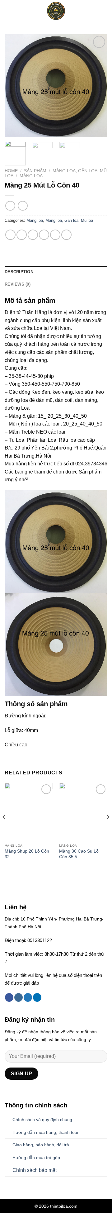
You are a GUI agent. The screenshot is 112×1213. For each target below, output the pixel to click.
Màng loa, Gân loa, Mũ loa (69, 220)
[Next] (97, 85)
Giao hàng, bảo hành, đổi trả (40, 1144)
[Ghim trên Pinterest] (55, 235)
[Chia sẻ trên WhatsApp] (10, 235)
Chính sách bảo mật (34, 1170)
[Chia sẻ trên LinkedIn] (66, 235)
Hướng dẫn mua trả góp (36, 1157)
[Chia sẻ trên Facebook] (21, 235)
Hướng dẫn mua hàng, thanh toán (46, 1132)
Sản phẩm (35, 171)
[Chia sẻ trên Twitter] (33, 235)
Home (11, 171)
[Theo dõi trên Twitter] (28, 997)
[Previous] (14, 85)
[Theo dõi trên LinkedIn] (37, 997)
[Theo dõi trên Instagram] (18, 997)
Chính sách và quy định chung (42, 1119)
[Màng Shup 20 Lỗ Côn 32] (29, 812)
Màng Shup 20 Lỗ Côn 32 (27, 854)
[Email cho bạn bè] (44, 235)
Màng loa (31, 176)
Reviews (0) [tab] (17, 284)
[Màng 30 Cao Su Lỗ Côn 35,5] (83, 812)
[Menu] (8, 10)
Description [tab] (19, 271)
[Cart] (104, 11)
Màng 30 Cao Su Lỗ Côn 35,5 (79, 854)
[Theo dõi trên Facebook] (9, 997)
